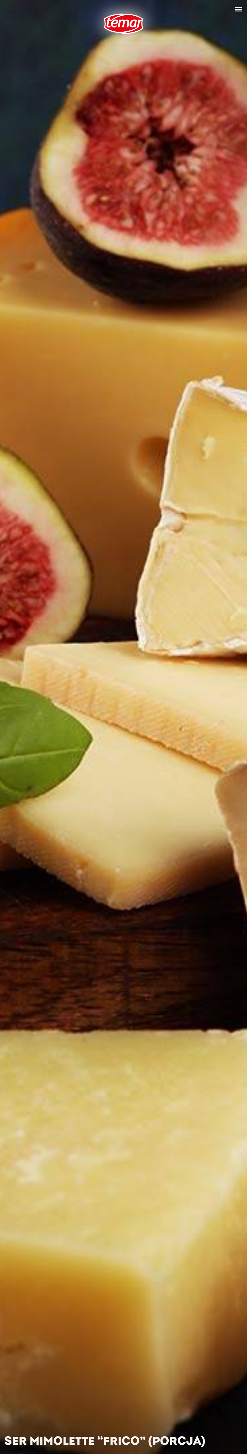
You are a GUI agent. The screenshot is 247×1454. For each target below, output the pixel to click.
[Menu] (238, 9)
